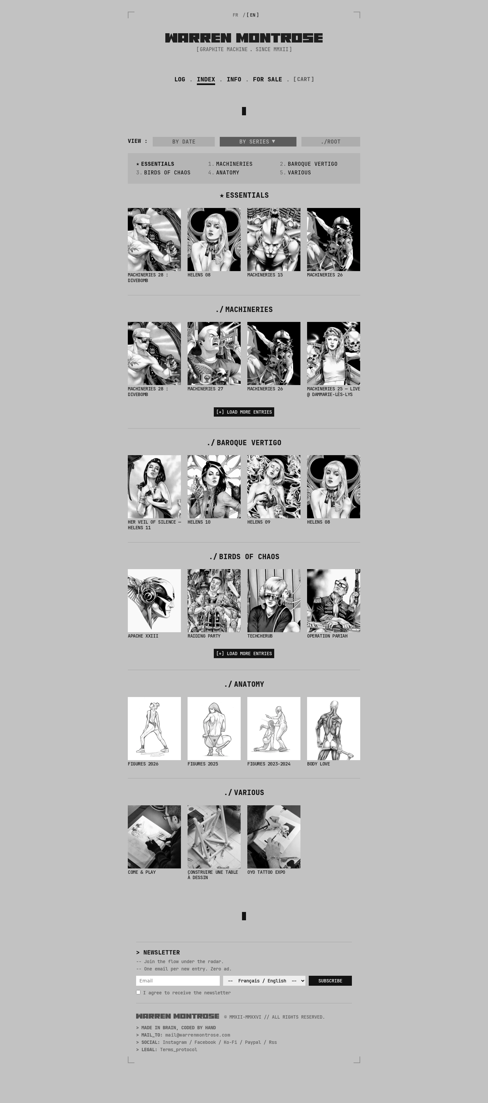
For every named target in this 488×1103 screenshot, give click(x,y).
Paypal (253, 1042)
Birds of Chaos (167, 172)
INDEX (206, 79)
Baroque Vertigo (313, 163)
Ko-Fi (230, 1042)
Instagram (175, 1042)
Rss (273, 1042)
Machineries (234, 163)
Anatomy (227, 172)
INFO (234, 79)
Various (299, 172)
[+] (244, 412)
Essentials (157, 163)
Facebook (205, 1042)
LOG (179, 79)
